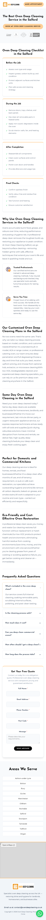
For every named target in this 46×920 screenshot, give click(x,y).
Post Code (23, 721)
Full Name (23, 689)
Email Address (23, 699)
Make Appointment (33, 4)
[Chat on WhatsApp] (39, 913)
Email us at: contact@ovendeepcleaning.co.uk (23, 907)
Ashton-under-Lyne (23, 778)
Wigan (23, 834)
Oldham (23, 804)
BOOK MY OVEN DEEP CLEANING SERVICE (23, 26)
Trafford (23, 829)
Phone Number (23, 710)
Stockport (23, 819)
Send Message (23, 748)
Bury (23, 788)
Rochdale (23, 809)
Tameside (23, 824)
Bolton (23, 783)
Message (23, 732)
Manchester (23, 799)
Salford (23, 814)
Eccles (23, 794)
